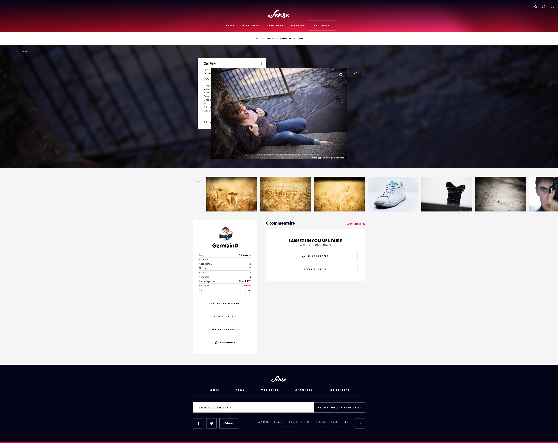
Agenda (298, 25)
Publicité (321, 422)
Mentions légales (300, 422)
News (230, 25)
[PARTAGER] (355, 73)
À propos (263, 422)
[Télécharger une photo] (544, 6)
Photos (258, 38)
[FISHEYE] (228, 423)
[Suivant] (198, 182)
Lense (214, 390)
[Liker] (341, 75)
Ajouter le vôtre (356, 224)
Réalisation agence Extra (333, 426)
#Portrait (209, 79)
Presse (335, 422)
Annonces (275, 25)
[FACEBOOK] (198, 423)
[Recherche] (536, 6)
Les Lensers (322, 25)
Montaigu (246, 285)
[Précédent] (198, 195)
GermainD (209, 73)
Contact (279, 422)
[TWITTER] (211, 423)
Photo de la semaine (279, 38)
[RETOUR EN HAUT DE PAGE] (360, 423)
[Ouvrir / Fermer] (261, 64)
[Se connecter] (552, 6)
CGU (346, 422)
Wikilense (250, 25)
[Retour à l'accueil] (279, 14)
